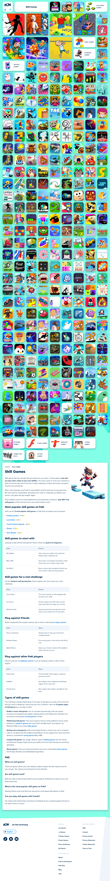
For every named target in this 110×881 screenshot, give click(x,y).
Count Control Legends (15, 524)
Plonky (9, 528)
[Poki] (8, 4)
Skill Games (16, 467)
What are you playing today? (10, 10)
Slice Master (11, 533)
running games (30, 716)
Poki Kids (61, 865)
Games (7, 467)
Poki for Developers (65, 861)
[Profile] (5, 10)
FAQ (84, 828)
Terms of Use (87, 848)
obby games (32, 726)
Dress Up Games (64, 844)
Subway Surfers (13, 516)
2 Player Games (63, 836)
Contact (85, 832)
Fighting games (49, 740)
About (60, 857)
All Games (62, 848)
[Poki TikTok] (5, 839)
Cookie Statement (88, 844)
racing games (28, 735)
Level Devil (11, 520)
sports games (62, 749)
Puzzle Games (63, 840)
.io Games (61, 832)
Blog (60, 869)
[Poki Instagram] (11, 839)
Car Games (62, 828)
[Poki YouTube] (16, 839)
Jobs (60, 874)
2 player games (60, 622)
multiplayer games (26, 661)
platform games (22, 723)
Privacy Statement (88, 840)
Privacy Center (87, 836)
